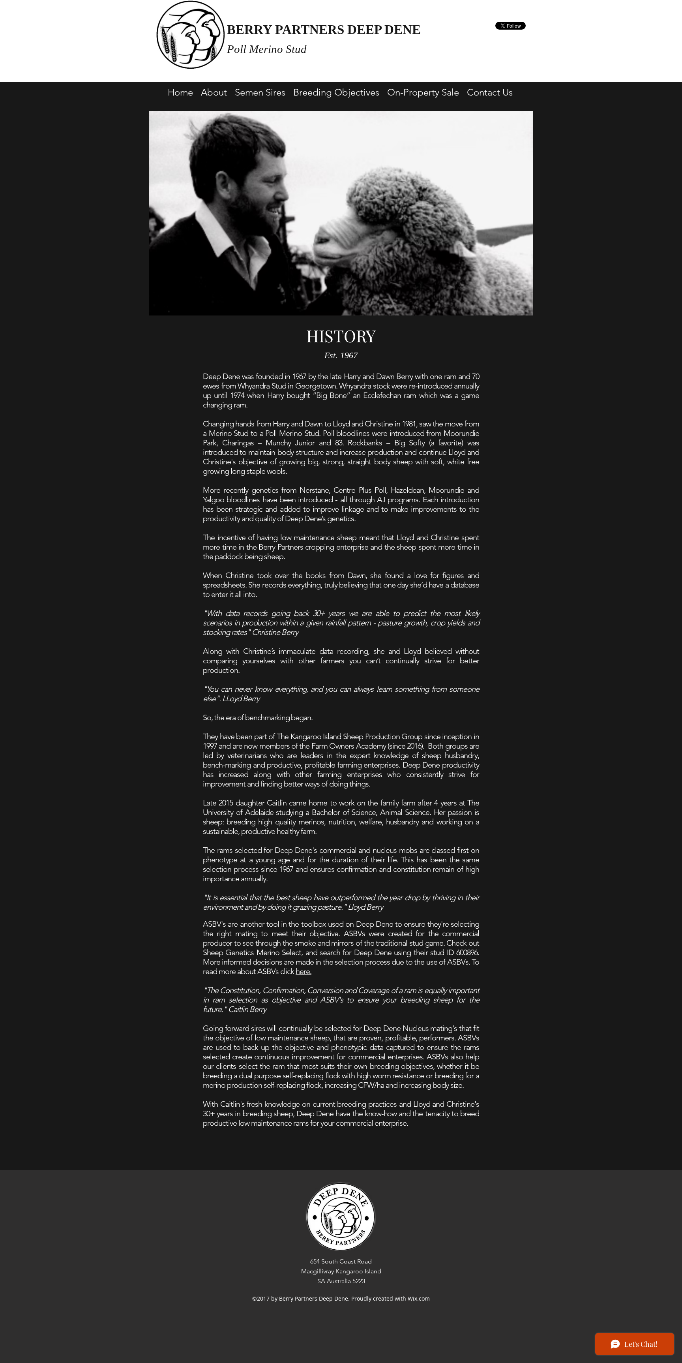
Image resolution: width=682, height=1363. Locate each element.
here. (303, 971)
